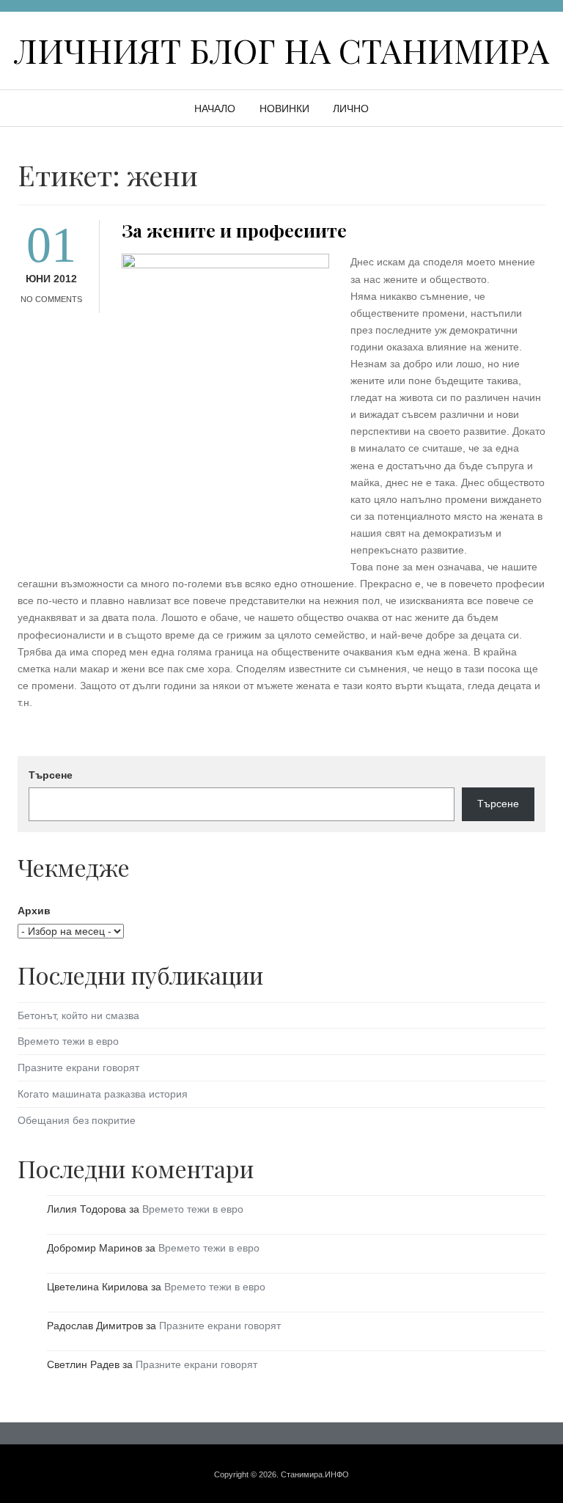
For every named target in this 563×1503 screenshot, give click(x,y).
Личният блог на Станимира (281, 50)
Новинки (284, 108)
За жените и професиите (234, 230)
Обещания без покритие (77, 1120)
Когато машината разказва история (103, 1094)
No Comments (51, 299)
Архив (34, 910)
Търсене (51, 775)
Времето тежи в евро (68, 1041)
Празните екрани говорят (78, 1067)
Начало (214, 108)
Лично (351, 108)
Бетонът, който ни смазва (78, 1015)
